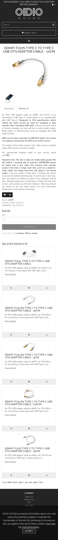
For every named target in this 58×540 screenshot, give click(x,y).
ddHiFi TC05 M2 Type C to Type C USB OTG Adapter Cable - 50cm (28, 309)
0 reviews (20, 233)
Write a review (31, 233)
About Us (29, 497)
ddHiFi (11, 200)
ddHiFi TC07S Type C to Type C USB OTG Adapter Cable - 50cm (27, 449)
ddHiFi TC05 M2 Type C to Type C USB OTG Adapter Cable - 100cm (28, 403)
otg (26, 482)
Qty (3, 215)
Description (9, 108)
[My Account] (53, 4)
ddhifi (9, 482)
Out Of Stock (29, 227)
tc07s (15, 482)
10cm (40, 482)
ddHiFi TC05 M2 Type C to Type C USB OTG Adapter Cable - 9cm (28, 356)
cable (35, 482)
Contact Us (29, 500)
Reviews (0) (24, 108)
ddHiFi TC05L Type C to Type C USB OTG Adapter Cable (27, 262)
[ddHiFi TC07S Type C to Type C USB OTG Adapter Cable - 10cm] (29, 73)
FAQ (7, 155)
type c (21, 482)
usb (30, 482)
